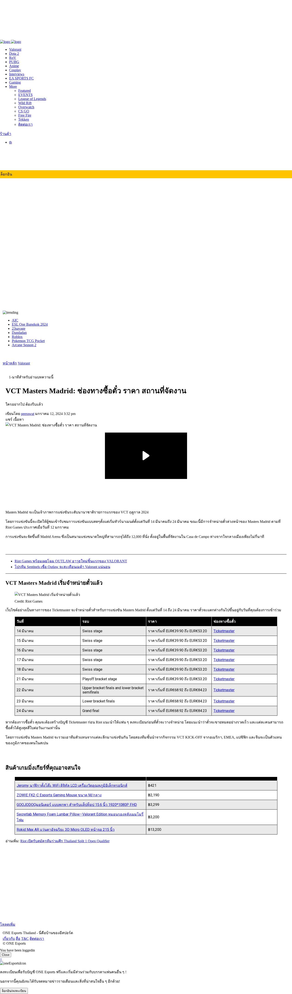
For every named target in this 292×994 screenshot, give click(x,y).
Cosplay (15, 70)
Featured (24, 91)
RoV (12, 58)
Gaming (15, 82)
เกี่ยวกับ (6, 37)
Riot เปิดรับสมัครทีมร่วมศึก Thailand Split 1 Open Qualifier (65, 841)
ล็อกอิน (6, 174)
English (23, 152)
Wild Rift (24, 103)
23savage (18, 328)
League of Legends (32, 99)
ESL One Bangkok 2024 (30, 324)
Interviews (16, 74)
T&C (22, 37)
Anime (14, 66)
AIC (15, 320)
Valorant (15, 49)
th (10, 142)
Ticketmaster (224, 631)
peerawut (27, 414)
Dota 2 (14, 54)
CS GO (23, 111)
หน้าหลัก (10, 363)
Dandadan (19, 333)
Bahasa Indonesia (31, 156)
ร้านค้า (5, 134)
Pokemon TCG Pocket (28, 341)
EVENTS (25, 95)
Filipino (23, 160)
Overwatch (26, 107)
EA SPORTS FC (21, 78)
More (13, 86)
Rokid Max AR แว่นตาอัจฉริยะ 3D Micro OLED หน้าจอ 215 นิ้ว (66, 829)
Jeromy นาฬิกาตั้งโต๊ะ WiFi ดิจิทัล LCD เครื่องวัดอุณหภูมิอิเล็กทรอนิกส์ (72, 785)
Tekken (23, 119)
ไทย (21, 147)
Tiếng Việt (25, 164)
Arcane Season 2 (24, 345)
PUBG (14, 62)
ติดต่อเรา (34, 37)
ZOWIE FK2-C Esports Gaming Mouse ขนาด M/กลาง (59, 795)
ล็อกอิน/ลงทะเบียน (14, 991)
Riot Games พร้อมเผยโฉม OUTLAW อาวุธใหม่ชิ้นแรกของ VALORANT (71, 561)
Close (5, 955)
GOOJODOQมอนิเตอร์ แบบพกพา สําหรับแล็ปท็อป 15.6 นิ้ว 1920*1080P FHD (77, 805)
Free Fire (24, 115)
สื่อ (15, 37)
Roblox (17, 337)
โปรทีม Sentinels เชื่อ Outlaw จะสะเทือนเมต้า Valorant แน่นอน (62, 567)
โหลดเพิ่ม (7, 924)
